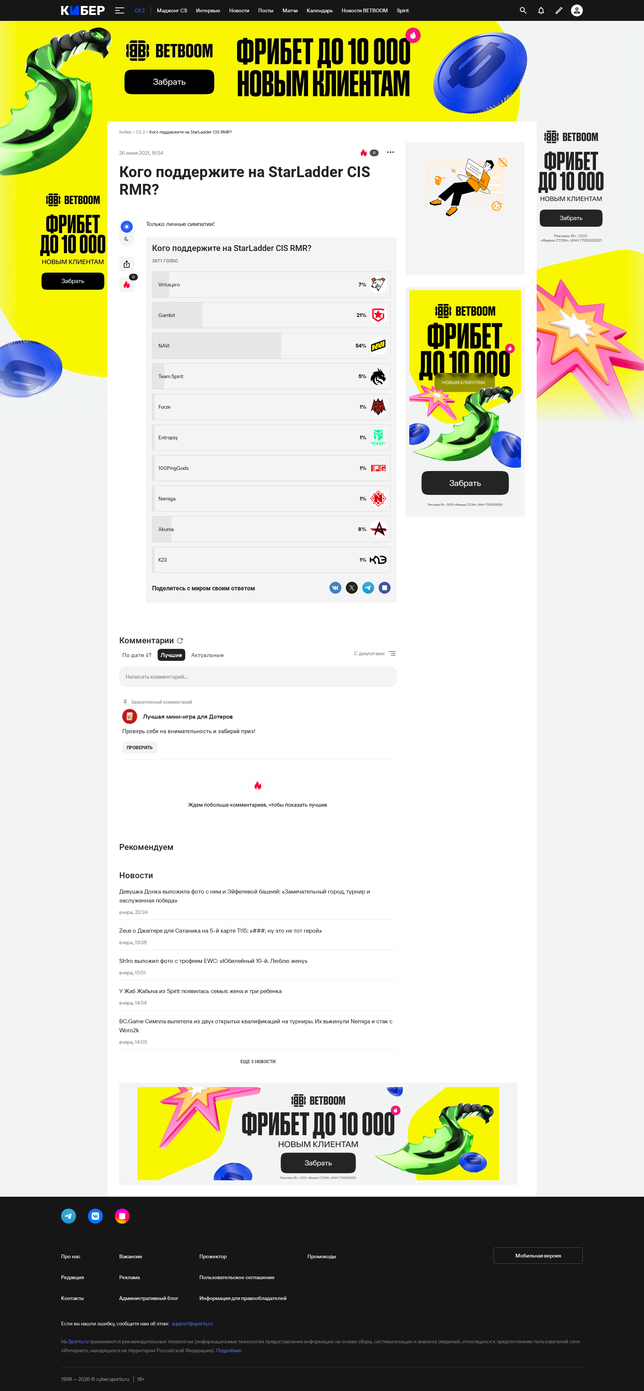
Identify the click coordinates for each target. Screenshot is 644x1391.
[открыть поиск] (523, 10)
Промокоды (321, 1256)
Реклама (129, 1277)
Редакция (72, 1277)
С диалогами (369, 653)
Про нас (70, 1256)
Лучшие (171, 655)
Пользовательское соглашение (237, 1277)
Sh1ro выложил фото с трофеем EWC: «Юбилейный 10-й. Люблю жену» (213, 960)
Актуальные (207, 655)
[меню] (120, 10)
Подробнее (228, 1350)
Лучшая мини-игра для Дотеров (188, 716)
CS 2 (140, 132)
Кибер (125, 132)
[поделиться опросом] (126, 264)
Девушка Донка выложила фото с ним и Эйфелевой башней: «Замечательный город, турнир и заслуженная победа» (244, 896)
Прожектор (213, 1256)
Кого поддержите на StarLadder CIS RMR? (190, 132)
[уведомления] (541, 10)
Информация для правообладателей (243, 1298)
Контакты (72, 1298)
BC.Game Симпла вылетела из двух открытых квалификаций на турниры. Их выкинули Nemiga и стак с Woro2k (255, 1025)
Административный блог (149, 1298)
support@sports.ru (192, 1323)
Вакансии (130, 1256)
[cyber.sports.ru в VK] (97, 1218)
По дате (133, 655)
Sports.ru (78, 1341)
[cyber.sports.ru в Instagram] (124, 1218)
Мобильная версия (538, 1255)
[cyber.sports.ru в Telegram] (70, 1218)
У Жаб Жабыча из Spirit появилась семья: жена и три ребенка (200, 991)
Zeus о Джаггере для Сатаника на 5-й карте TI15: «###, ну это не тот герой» (220, 930)
